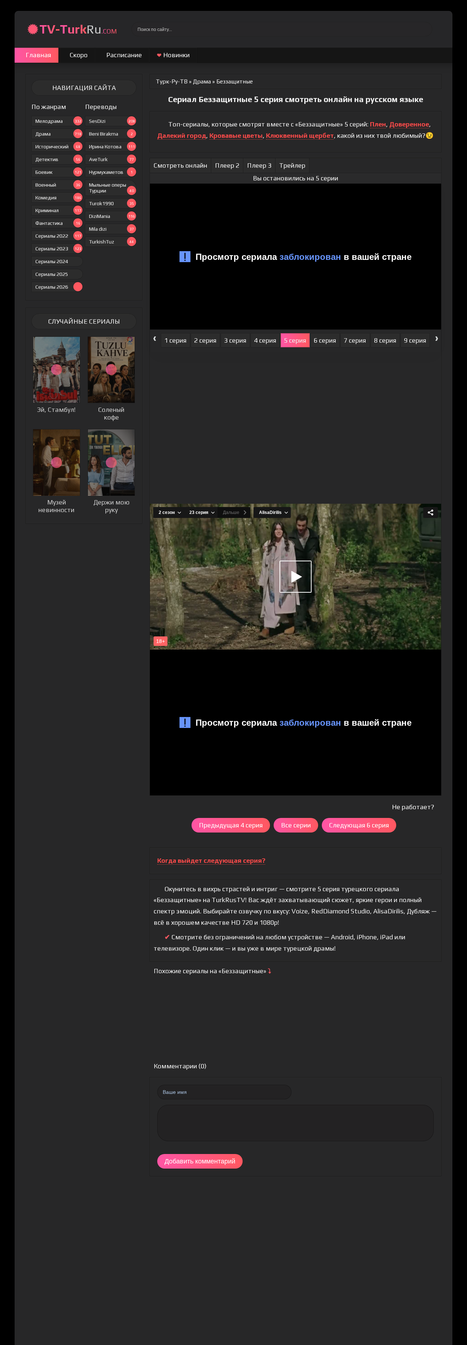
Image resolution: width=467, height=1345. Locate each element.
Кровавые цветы (236, 135)
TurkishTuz (111, 242)
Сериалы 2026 (51, 287)
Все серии (296, 825)
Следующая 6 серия (359, 825)
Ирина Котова (112, 146)
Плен (378, 124)
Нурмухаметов (111, 172)
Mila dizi (111, 229)
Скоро (79, 55)
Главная (38, 55)
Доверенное (409, 124)
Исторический (57, 146)
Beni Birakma (111, 134)
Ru (78, 29)
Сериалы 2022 (58, 236)
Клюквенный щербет (300, 135)
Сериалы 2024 (51, 261)
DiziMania (112, 216)
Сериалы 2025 (51, 274)
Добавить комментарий (200, 1161)
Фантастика (57, 223)
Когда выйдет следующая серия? (211, 860)
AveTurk (111, 159)
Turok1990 (111, 203)
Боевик (58, 172)
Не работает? (413, 807)
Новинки (173, 55)
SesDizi (112, 121)
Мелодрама (58, 121)
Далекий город (181, 135)
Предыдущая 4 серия (231, 825)
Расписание (124, 55)
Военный (57, 185)
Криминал (58, 210)
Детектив (57, 159)
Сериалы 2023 (58, 249)
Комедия (58, 197)
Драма (58, 134)
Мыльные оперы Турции (111, 188)
